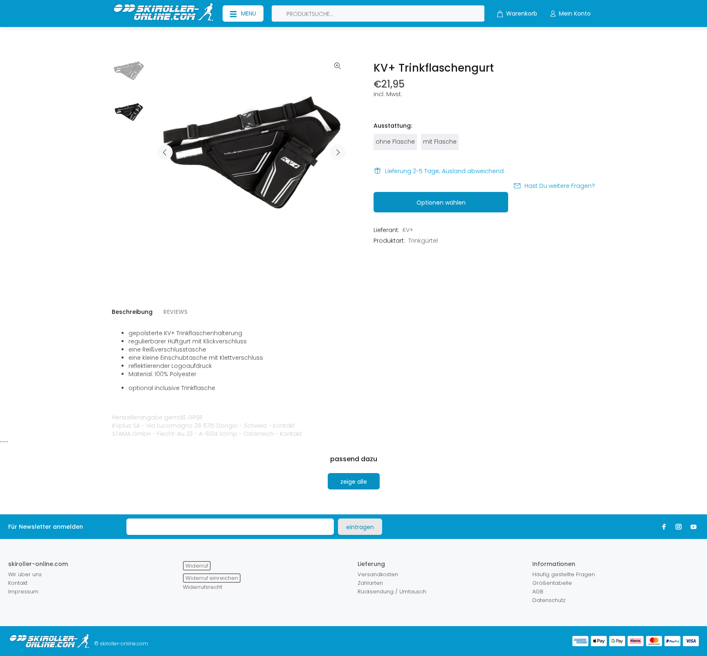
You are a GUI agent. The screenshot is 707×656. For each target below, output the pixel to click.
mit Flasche (440, 142)
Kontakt (284, 426)
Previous (165, 152)
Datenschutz (548, 600)
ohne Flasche (395, 142)
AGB (537, 591)
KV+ (408, 230)
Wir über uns (25, 574)
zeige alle (353, 482)
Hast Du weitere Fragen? (560, 186)
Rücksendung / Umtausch (392, 591)
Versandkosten (378, 574)
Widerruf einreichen (211, 578)
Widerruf (196, 566)
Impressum (23, 591)
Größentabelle (552, 583)
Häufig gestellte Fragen (563, 574)
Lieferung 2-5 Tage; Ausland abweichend (444, 171)
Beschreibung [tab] (132, 312)
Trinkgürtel (423, 241)
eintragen (360, 527)
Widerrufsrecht (202, 587)
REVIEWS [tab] (175, 312)
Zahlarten (370, 583)
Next (337, 152)
